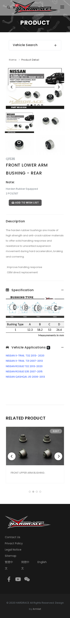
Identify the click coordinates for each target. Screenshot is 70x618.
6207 (56, 431)
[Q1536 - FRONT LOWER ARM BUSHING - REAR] (35, 87)
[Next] (58, 87)
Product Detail (30, 59)
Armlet (37, 609)
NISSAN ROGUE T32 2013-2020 (24, 366)
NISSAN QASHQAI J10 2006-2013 (25, 376)
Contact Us (12, 537)
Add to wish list (27, 202)
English (42, 562)
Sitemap (10, 556)
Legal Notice (13, 550)
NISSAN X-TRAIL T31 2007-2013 (24, 360)
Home (12, 59)
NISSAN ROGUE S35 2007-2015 (24, 371)
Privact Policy (14, 543)
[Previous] (12, 87)
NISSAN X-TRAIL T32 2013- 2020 (25, 355)
